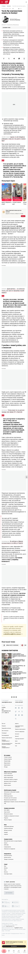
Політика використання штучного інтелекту (7, 744)
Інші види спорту (8, 873)
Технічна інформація (19, 731)
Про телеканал (5, 730)
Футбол (6, 868)
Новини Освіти (8, 839)
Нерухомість (7, 853)
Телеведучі (4, 733)
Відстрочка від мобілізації (10, 799)
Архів (16, 741)
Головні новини (8, 757)
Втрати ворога (7, 785)
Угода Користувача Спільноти (19, 726)
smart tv (6, 906)
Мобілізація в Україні (10, 790)
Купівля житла (7, 857)
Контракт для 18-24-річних (10, 797)
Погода (5, 767)
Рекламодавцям (5, 735)
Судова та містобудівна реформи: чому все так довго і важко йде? (14, 138)
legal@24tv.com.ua (18, 927)
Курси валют (7, 812)
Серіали (6, 834)
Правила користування (7, 737)
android (6, 902)
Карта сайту (17, 743)
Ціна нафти (6, 810)
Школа (5, 843)
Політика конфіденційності (6, 741)
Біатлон (6, 872)
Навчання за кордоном (9, 848)
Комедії (6, 832)
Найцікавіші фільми (9, 826)
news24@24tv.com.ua (7, 702)
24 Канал (4, 6)
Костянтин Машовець (15, 19)
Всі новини (7, 755)
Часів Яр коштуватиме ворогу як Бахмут (19, 6)
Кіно (5, 824)
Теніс (5, 870)
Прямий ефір (7, 761)
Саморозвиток (7, 846)
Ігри (16, 745)
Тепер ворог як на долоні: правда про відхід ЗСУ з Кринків (13, 411)
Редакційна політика (6, 728)
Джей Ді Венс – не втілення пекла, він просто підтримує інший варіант (13, 290)
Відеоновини (7, 763)
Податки (6, 817)
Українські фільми (8, 828)
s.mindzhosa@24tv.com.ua (12, 634)
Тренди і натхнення (8, 859)
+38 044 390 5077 (19, 702)
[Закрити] (25, 942)
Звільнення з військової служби (11, 792)
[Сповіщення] (26, 2)
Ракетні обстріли (8, 773)
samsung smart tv (16, 906)
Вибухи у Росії (7, 783)
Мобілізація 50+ (7, 794)
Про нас (3, 723)
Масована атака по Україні (10, 781)
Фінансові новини (8, 814)
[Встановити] (14, 944)
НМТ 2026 (6, 844)
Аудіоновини (7, 765)
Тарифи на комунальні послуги (11, 815)
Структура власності (19, 738)
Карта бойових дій (8, 775)
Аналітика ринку (8, 855)
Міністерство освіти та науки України (13, 841)
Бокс (5, 866)
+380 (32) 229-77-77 (10, 926)
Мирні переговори (8, 777)
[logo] (6, 2)
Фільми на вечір (8, 830)
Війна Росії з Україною (10, 771)
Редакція (4, 725)
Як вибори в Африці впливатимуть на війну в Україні (12, 542)
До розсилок (9, 892)
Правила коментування (20, 729)
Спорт (5, 864)
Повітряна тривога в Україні (10, 779)
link (15, 708)
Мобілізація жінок (8, 795)
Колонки (9, 6)
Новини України (8, 759)
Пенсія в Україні (8, 819)
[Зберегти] (24, 58)
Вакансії (17, 736)
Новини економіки (9, 808)
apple (16, 902)
